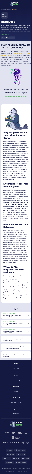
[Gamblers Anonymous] (13, 439)
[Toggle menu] (2, 3)
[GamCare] (21, 439)
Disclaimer (15, 420)
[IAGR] (7, 439)
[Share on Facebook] (7, 37)
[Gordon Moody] (15, 444)
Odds (15, 398)
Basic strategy (15, 386)
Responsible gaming (15, 409)
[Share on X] (3, 37)
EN (27, 4)
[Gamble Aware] (13, 449)
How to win (15, 375)
